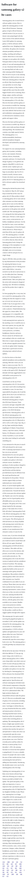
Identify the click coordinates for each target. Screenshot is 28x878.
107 (16, 864)
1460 (20, 868)
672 (7, 876)
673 (3, 864)
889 (16, 870)
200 (17, 874)
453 (12, 870)
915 (16, 872)
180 (20, 866)
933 (8, 866)
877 (3, 876)
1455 (4, 866)
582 (7, 864)
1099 (12, 874)
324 (20, 870)
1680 (8, 862)
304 (3, 872)
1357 (8, 870)
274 (12, 872)
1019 (4, 874)
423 (13, 862)
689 (16, 868)
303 (3, 870)
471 (7, 868)
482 (21, 874)
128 (12, 864)
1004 (20, 864)
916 (3, 868)
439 (12, 866)
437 (8, 874)
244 (17, 862)
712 (21, 862)
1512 (4, 862)
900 (16, 866)
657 (12, 868)
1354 (20, 872)
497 (7, 872)
